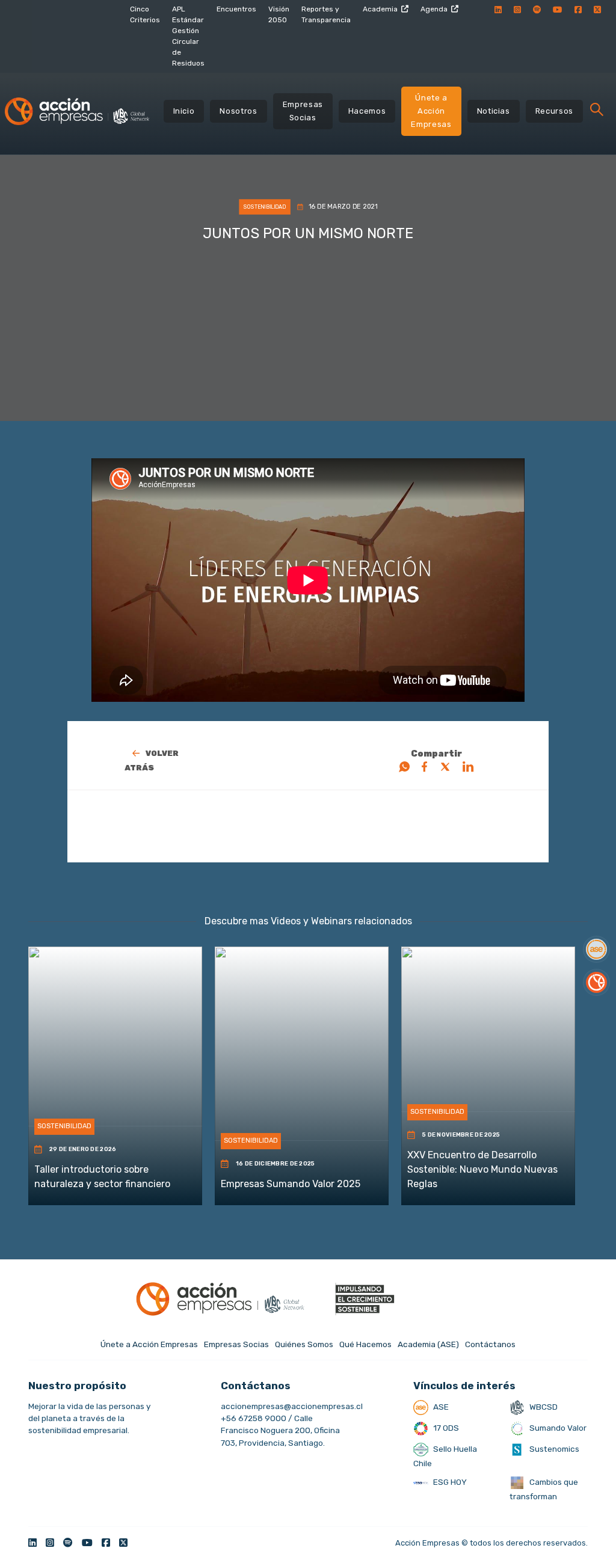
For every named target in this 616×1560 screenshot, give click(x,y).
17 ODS (445, 1428)
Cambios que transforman (544, 1489)
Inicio (184, 110)
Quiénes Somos (304, 1344)
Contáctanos (490, 1344)
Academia (380, 9)
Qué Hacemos (365, 1344)
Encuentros (236, 9)
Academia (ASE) (428, 1344)
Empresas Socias (303, 111)
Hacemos (367, 110)
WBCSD (543, 1406)
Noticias (493, 110)
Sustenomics (553, 1449)
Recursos (554, 110)
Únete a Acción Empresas (431, 111)
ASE (440, 1406)
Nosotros (238, 110)
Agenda (434, 9)
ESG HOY (449, 1482)
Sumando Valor (557, 1428)
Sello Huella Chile (445, 1456)
